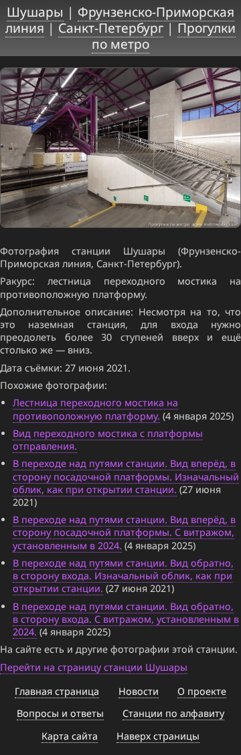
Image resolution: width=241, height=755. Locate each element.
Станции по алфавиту (173, 713)
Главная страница (57, 691)
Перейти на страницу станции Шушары (93, 667)
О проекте (201, 691)
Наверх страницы (157, 736)
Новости (138, 691)
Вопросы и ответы (60, 713)
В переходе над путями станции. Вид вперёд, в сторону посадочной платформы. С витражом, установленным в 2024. (124, 532)
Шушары (35, 12)
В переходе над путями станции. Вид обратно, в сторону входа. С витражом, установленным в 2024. (126, 619)
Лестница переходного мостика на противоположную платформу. (95, 409)
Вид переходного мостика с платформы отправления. (108, 439)
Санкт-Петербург (110, 28)
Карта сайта (70, 736)
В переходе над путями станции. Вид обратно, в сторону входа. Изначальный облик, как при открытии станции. (123, 576)
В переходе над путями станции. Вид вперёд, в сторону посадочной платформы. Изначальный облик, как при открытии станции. (126, 476)
